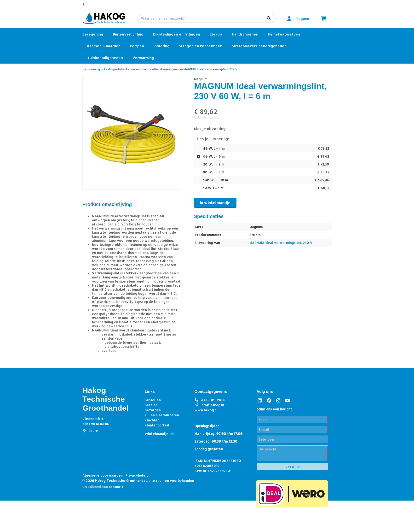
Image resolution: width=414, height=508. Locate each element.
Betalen (151, 405)
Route (93, 431)
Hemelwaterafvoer (285, 34)
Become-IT (117, 487)
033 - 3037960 (213, 400)
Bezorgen (153, 410)
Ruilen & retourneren (162, 415)
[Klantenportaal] (289, 18)
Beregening (92, 34)
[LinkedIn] (260, 400)
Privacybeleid (137, 475)
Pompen (137, 46)
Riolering (162, 46)
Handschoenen (245, 34)
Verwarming (143, 57)
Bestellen (153, 400)
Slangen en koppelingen (200, 46)
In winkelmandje (215, 202)
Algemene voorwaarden (102, 475)
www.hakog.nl (206, 410)
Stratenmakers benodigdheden (259, 46)
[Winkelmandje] (324, 18)
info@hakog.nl (212, 405)
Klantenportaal (157, 425)
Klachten (152, 420)
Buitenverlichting (128, 34)
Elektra (216, 34)
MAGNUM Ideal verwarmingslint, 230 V (280, 243)
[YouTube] (287, 400)
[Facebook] (269, 400)
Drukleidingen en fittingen (176, 34)
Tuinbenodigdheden (105, 57)
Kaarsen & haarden (104, 46)
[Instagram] (278, 400)
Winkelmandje (159, 434)
